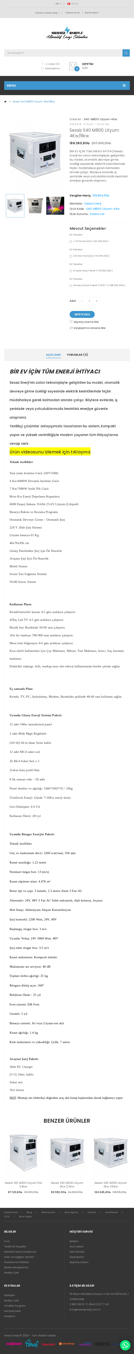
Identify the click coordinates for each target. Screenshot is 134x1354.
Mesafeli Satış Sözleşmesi (20, 1251)
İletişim (74, 1241)
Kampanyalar (12, 1311)
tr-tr (74, 3)
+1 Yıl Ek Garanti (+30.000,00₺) (91, 241)
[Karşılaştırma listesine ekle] (34, 1192)
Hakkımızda (11, 1212)
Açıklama (53, 355)
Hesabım (9, 1316)
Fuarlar (92, 1212)
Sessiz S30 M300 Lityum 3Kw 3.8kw (110, 1185)
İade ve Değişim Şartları (19, 1257)
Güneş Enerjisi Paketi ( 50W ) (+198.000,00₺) (99, 285)
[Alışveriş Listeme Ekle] (28, 1192)
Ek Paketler (76, 234)
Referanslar (48, 1212)
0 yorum (88, 124)
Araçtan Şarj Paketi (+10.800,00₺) (93, 270)
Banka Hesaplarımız (16, 1267)
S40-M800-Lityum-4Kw (100, 119)
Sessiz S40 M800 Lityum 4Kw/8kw (34, 101)
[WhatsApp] (125, 1345)
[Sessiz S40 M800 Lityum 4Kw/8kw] (15, 205)
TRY (57, 3)
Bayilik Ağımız (92, 12)
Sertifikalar (111, 1212)
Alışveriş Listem (79, 1262)
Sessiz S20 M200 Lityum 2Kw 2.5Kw (67, 1185)
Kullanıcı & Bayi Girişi (46, 12)
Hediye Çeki (11, 1272)
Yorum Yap (103, 124)
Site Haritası (77, 1251)
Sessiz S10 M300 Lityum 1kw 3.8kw (23, 1185)
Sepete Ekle (82, 314)
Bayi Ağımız (71, 1212)
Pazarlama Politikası (16, 1262)
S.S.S (7, 1216)
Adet (73, 301)
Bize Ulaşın (25, 1216)
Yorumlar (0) (77, 355)
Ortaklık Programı (15, 1305)
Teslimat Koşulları (15, 1246)
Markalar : (10, 1295)
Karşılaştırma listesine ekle (90, 328)
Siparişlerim (77, 1257)
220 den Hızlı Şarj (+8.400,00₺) (91, 255)
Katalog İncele (72, 12)
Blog (29, 1212)
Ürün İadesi (76, 1246)
